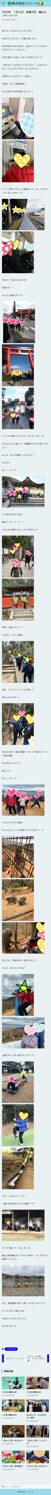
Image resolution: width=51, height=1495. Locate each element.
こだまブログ (11, 1349)
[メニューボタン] (3, 3)
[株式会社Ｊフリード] (25, 3)
